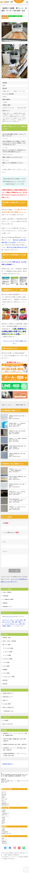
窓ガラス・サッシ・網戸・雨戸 (17, 624)
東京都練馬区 (5, 18)
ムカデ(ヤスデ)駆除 (7, 658)
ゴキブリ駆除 (6, 666)
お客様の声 (4, 16)
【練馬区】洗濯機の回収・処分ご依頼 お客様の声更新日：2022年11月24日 (17, 455)
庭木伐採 (5, 680)
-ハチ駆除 (3, 819)
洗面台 (19, 622)
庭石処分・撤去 (7, 637)
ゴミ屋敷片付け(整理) (8, 599)
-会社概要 (3, 828)
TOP (14, 775)
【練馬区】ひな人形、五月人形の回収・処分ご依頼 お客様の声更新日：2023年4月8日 (17, 432)
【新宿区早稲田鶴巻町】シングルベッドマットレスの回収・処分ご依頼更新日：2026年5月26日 (17, 501)
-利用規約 (3, 830)
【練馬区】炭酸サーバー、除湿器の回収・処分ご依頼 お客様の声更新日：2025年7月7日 (17, 425)
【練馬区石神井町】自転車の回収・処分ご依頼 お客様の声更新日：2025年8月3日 (17, 447)
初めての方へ (4, 792)
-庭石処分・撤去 (4, 814)
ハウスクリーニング (9, 616)
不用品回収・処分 (12, 16)
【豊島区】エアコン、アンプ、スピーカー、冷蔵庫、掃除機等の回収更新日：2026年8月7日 (17, 470)
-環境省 (3, 838)
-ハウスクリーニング (5, 816)
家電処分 (20, 16)
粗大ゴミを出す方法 (8, 724)
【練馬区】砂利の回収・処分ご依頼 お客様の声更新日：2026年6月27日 (17, 417)
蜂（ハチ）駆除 (7, 644)
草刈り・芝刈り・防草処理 (9, 641)
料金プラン (5, 700)
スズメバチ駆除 (8, 651)
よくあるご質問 (7, 703)
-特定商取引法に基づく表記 (6, 833)
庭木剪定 (5, 683)
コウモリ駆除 (6, 673)
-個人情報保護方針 (5, 831)
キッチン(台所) (19, 620)
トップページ (4, 791)
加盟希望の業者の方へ (7, 764)
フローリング (5, 620)
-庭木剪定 (3, 822)
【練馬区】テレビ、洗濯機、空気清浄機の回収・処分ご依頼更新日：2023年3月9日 (17, 440)
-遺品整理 (3, 811)
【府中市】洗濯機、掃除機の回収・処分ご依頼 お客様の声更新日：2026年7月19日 (17, 478)
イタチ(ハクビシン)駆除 (9, 676)
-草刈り (3, 823)
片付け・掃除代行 (7, 592)
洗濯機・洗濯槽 (6, 625)
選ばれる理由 (4, 794)
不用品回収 (5, 595)
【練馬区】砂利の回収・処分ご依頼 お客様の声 (15, 744)
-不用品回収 (4, 810)
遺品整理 (5, 603)
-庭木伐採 (3, 820)
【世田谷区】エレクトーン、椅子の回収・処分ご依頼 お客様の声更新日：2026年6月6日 (17, 493)
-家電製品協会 (4, 841)
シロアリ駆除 (6, 662)
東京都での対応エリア (8, 693)
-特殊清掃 (3, 817)
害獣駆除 (5, 669)
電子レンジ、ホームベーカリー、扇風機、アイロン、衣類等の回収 (8, 404)
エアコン (12, 620)
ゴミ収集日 (5, 720)
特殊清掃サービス (7, 606)
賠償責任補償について (5, 803)
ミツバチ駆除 (7, 655)
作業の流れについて (8, 696)
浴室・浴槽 (14, 622)
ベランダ (6, 624)
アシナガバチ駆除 (8, 648)
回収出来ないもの (8, 711)
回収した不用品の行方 (8, 707)
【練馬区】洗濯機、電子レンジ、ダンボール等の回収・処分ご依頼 (21, 404)
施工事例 (3, 797)
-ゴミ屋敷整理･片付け (5, 813)
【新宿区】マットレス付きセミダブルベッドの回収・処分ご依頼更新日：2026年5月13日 (17, 508)
